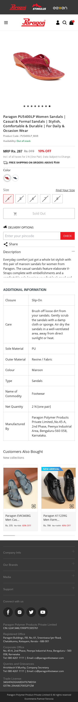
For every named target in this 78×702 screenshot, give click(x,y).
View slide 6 (31, 106)
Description (12, 252)
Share (13, 244)
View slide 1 (49, 106)
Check (67, 236)
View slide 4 (39, 106)
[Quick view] (32, 506)
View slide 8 (24, 106)
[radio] (7, 178)
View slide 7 (28, 106)
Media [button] (7, 577)
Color (7, 170)
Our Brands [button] (10, 564)
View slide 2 (46, 106)
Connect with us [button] (13, 601)
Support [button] (8, 589)
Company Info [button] (12, 552)
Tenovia (49, 698)
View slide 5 (35, 106)
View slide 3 (42, 106)
